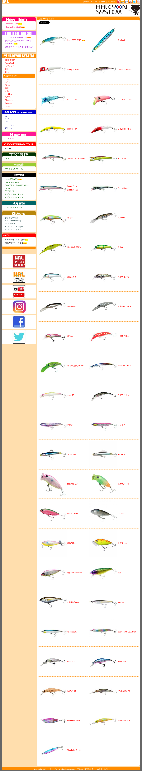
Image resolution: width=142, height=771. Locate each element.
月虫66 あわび (123, 277)
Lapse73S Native (124, 70)
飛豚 (7, 88)
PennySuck (9, 63)
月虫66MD (122, 218)
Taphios (8, 149)
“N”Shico (8, 85)
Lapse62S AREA (11, 24)
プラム (7, 122)
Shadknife (9, 100)
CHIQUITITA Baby (125, 129)
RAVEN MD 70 (124, 691)
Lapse (7, 106)
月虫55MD (71, 306)
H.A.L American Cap (13, 221)
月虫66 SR (71, 277)
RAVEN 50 (122, 661)
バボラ (7, 116)
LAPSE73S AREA (12, 182)
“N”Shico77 (122, 454)
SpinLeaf (121, 40)
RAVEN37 (71, 661)
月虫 (7, 69)
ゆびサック (9, 66)
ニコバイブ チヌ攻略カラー (16, 37)
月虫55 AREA (123, 336)
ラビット (8, 119)
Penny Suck (123, 158)
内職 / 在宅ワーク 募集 (14, 243)
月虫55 (70, 336)
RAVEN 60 (71, 691)
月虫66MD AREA (74, 247)
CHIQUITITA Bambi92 (76, 158)
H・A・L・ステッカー (14, 227)
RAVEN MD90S (124, 721)
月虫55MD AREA (124, 306)
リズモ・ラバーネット (14, 194)
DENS (7, 159)
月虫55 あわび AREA (75, 366)
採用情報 (6, 235)
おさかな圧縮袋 (11, 218)
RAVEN (8, 97)
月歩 (7, 72)
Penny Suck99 (124, 188)
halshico (121, 602)
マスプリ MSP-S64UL (14, 169)
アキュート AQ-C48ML (14, 207)
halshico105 (72, 632)
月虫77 (70, 218)
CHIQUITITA (72, 129)
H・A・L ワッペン (13, 230)
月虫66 (121, 247)
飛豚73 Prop (72, 543)
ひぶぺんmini (72, 513)
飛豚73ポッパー (73, 484)
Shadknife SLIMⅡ (74, 750)
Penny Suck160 (73, 70)
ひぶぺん (121, 513)
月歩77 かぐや (123, 395)
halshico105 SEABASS (127, 632)
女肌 (119, 573)
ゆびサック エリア (125, 99)
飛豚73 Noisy (123, 543)
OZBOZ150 (9, 138)
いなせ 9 (121, 425)
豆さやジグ (9, 128)
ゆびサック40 (72, 99)
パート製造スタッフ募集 (15, 240)
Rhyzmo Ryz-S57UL (13, 27)
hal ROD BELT (11, 224)
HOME (86, 2)
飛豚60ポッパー (124, 484)
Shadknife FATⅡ (74, 721)
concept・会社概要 (98, 2)
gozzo (7, 79)
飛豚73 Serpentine (74, 573)
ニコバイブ (9, 125)
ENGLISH (111, 2)
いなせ (70, 425)
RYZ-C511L (9, 191)
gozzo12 (70, 395)
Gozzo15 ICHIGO (125, 366)
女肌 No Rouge (74, 602)
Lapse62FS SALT (74, 40)
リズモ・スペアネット (14, 197)
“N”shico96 (71, 454)
